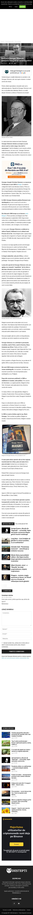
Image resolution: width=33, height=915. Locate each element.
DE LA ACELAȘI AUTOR (21, 523)
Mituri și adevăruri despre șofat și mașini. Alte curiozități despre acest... (21, 801)
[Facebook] (14, 903)
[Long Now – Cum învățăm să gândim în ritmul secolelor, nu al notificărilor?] (6, 541)
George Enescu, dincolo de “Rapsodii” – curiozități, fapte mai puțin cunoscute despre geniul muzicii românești (21, 531)
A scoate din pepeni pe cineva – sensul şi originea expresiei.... (21, 750)
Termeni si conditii (7, 910)
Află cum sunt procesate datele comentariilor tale (15, 658)
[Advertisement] (16, 22)
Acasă (2, 41)
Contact (28, 910)
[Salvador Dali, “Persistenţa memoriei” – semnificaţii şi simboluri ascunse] (6, 549)
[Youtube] (18, 903)
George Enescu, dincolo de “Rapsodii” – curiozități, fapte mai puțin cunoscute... (21, 759)
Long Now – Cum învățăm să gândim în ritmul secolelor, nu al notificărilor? (20, 540)
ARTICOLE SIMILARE (8, 523)
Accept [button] (22, 6)
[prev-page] (3, 586)
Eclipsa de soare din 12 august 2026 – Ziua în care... (21, 784)
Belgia (20, 184)
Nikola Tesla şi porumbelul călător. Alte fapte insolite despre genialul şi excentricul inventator (21, 558)
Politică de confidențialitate (19, 910)
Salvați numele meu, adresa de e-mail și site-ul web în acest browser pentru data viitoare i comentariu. (15, 644)
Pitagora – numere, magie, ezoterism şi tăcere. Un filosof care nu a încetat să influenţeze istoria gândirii (21, 578)
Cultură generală (9, 41)
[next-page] (5, 586)
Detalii (16, 6)
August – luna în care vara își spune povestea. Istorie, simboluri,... (21, 809)
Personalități (18, 41)
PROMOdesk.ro (16, 893)
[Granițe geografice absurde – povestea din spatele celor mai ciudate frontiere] (6, 735)
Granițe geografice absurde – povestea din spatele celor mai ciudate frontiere (21, 734)
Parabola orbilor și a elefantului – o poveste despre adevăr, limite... (21, 767)
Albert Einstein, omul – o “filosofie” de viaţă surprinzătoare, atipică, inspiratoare (19, 568)
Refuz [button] (10, 6)
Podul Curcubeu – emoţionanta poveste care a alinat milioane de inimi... (21, 776)
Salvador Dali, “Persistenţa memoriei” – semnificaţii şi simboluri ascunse (20, 549)
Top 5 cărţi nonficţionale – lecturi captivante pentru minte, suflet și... (21, 742)
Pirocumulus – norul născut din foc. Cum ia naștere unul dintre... (21, 793)
